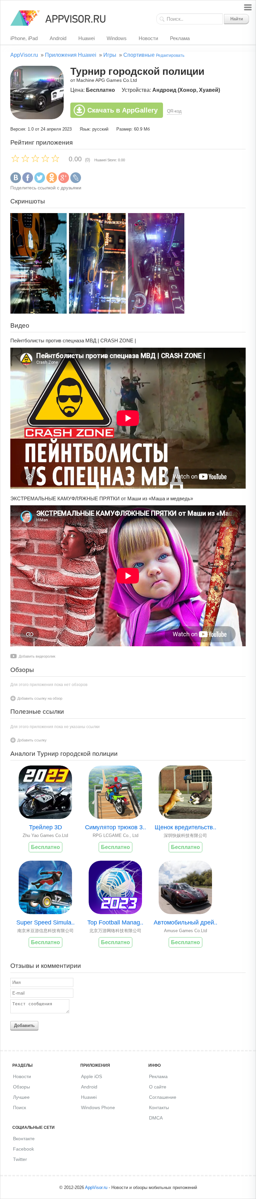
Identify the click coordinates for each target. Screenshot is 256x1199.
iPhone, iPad (24, 38)
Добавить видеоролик (37, 656)
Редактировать (170, 55)
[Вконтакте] (15, 181)
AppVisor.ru (24, 55)
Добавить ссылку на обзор (39, 698)
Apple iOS (91, 1076)
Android (58, 38)
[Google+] (63, 181)
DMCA (156, 1118)
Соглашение (162, 1097)
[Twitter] (39, 181)
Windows (117, 38)
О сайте (157, 1086)
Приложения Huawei (70, 55)
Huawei (86, 38)
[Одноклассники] (51, 181)
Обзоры (21, 1086)
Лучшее (21, 1097)
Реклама (180, 38)
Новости (148, 38)
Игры (109, 55)
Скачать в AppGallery (122, 110)
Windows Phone (98, 1107)
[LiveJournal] (75, 181)
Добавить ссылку (32, 740)
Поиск (19, 1107)
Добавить (24, 1025)
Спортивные (139, 55)
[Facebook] (27, 181)
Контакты (159, 1107)
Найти (236, 18)
